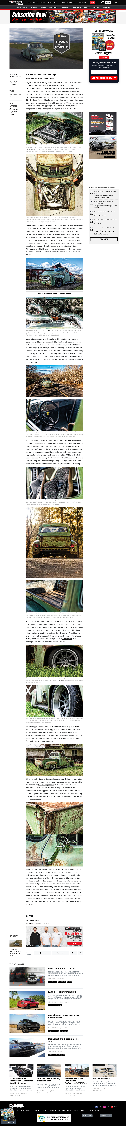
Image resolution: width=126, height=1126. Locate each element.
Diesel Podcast (72, 2)
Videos (42, 2)
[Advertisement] (102, 432)
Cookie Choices (105, 1115)
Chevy (50, 1031)
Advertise (36, 1110)
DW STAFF (40, 1091)
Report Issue (87, 1115)
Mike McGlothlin (53, 1002)
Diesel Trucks (62, 982)
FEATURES (22, 1065)
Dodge (59, 1005)
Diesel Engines (53, 982)
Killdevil (76, 446)
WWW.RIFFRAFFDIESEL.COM (37, 923)
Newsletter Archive (80, 1110)
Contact (45, 1110)
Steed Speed (67, 639)
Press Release (94, 1110)
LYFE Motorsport (70, 624)
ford (11, 96)
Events (62, 2)
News (29, 2)
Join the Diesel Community (104, 78)
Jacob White (13, 85)
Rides (34, 2)
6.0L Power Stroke (15, 94)
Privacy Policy (25, 1110)
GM (64, 1054)
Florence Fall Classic (100, 216)
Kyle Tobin (68, 1093)
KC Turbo (47, 330)
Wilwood (60, 680)
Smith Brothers (68, 452)
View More (104, 239)
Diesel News (41, 1065)
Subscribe (82, 2)
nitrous (51, 636)
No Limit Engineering (46, 785)
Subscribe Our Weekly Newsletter (54, 293)
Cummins (56, 1031)
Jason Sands (52, 1051)
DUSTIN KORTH (14, 1093)
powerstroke (14, 98)
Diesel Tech (52, 2)
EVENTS (69, 982)
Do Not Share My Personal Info (60, 1110)
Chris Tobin (51, 978)
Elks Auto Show (98, 224)
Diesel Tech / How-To (98, 1065)
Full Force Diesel (54, 458)
